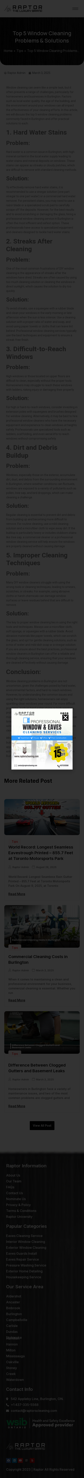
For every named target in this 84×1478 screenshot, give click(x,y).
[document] (42, 739)
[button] (65, 718)
